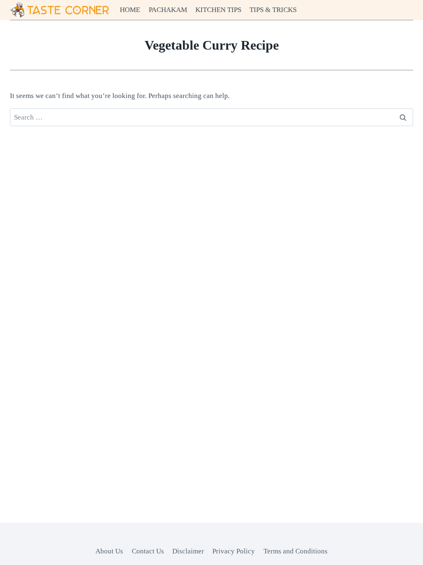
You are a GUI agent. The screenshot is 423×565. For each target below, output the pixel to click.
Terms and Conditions (296, 551)
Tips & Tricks (273, 10)
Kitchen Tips (218, 10)
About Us (109, 551)
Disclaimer (188, 551)
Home (130, 10)
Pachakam (168, 10)
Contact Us (148, 551)
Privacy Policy (233, 551)
